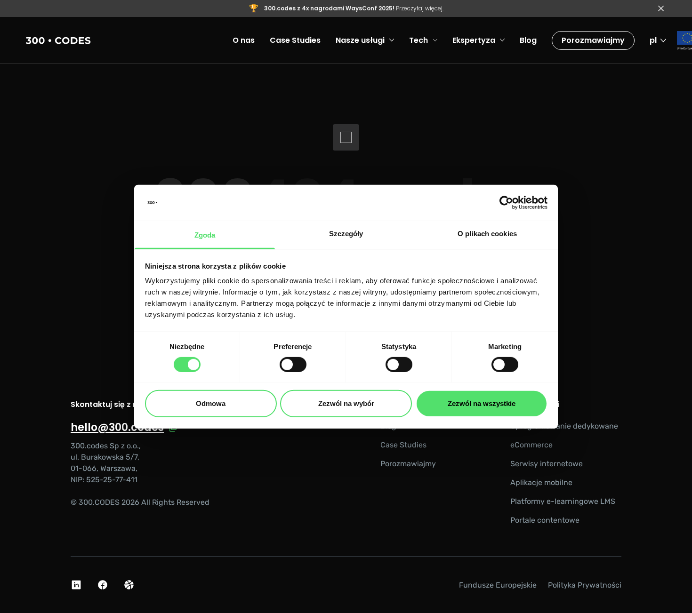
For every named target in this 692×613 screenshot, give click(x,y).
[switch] (293, 364)
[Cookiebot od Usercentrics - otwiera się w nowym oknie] (506, 203)
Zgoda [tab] (205, 235)
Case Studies (403, 444)
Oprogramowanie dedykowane (564, 426)
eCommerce (531, 444)
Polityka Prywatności (584, 585)
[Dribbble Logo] (129, 584)
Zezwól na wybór (346, 403)
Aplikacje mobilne (541, 482)
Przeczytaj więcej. (353, 8)
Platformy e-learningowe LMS (562, 501)
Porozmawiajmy (593, 40)
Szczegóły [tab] (346, 234)
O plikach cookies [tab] (487, 234)
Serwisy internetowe (546, 463)
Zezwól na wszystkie (481, 403)
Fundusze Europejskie (498, 585)
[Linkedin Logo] (76, 584)
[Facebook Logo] (102, 584)
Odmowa (210, 403)
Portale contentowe (544, 520)
